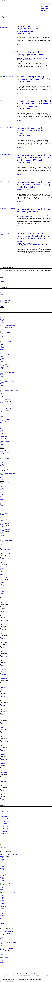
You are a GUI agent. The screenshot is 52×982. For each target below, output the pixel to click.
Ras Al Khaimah (9, 372)
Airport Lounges (46, 12)
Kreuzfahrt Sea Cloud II (11, 390)
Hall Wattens (8, 540)
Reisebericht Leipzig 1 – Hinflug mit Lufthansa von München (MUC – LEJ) (33, 77)
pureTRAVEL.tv (5, 823)
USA (2, 790)
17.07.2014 (19, 135)
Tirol (2, 558)
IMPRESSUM (40, 1)
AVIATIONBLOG (44, 975)
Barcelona (4, 759)
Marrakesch (4, 281)
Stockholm (4, 714)
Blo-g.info (4, 809)
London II (3, 745)
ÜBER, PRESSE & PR (34, 1)
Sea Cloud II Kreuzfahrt (11, 291)
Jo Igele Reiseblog (6, 821)
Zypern (7, 482)
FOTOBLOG (27, 975)
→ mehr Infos (30, 271)
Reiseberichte (45, 6)
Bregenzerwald (5, 554)
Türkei (3, 799)
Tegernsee (8, 341)
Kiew (2, 710)
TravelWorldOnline (6, 836)
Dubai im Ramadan (10, 409)
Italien (3, 750)
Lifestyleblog (37, 58)
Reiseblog (32, 35)
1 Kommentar (29, 135)
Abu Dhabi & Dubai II (10, 473)
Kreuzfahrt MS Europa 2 (11, 493)
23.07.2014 (19, 108)
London (3, 763)
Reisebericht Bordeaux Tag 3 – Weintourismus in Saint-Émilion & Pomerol (31, 130)
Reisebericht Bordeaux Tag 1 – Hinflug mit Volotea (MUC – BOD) (33, 210)
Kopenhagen (8, 419)
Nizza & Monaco (5, 625)
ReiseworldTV (5, 831)
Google (35, 973)
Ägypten (3, 669)
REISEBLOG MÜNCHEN (9, 975)
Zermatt (3, 634)
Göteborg (3, 728)
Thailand (3, 795)
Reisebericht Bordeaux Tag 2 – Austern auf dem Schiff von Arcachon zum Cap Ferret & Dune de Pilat (34, 184)
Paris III (3, 647)
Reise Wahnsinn (5, 828)
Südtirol (3, 562)
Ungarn (3, 607)
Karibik (3, 692)
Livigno (7, 578)
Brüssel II (3, 652)
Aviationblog (20, 35)
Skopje (3, 638)
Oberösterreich (9, 315)
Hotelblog (31, 58)
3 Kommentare (29, 108)
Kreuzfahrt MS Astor (10, 325)
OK (2, 981)
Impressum (2, 846)
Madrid (7, 567)
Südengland (8, 354)
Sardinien (4, 629)
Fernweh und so (5, 819)
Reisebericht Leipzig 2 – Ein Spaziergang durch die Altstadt (30, 53)
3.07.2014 (19, 213)
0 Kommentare (28, 189)
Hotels (43, 10)
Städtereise (29, 59)
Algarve (3, 719)
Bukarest (7, 300)
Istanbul (7, 364)
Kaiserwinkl (4, 620)
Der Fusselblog (5, 811)
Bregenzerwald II (9, 381)
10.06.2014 (19, 243)
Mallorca (3, 687)
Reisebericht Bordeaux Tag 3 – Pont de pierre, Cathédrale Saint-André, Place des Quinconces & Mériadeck (34, 157)
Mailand (3, 781)
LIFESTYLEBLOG (35, 975)
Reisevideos (44, 8)
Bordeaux (7, 523)
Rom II (3, 696)
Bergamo (7, 529)
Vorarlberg (4, 436)
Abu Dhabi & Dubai (10, 892)
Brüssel (3, 660)
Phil (23, 33)
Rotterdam (8, 513)
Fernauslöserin (5, 816)
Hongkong (4, 772)
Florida (3, 754)
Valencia (3, 701)
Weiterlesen (19, 44)
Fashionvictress (5, 814)
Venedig (3, 674)
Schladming (4, 469)
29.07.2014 (19, 81)
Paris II (3, 723)
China (3, 777)
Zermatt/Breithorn (9, 332)
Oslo (6, 589)
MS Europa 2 (4, 906)
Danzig (3, 737)
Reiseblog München (39, 35)
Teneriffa (3, 598)
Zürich (3, 616)
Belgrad (7, 427)
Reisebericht (27, 35)
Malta (2, 665)
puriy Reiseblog (5, 826)
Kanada (3, 786)
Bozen (3, 602)
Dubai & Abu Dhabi (6, 768)
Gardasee (4, 678)
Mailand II (4, 643)
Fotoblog (26, 58)
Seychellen (8, 450)
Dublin (3, 611)
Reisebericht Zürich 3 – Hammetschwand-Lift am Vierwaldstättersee (27, 29)
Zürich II (7, 504)
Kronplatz (7, 458)
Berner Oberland (5, 549)
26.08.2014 (19, 33)
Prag (2, 683)
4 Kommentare (29, 33)
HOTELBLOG (20, 975)
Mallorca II (4, 656)
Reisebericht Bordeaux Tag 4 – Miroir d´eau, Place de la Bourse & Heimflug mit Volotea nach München (34, 103)
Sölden (7, 441)
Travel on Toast (5, 833)
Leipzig (7, 517)
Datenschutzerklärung (5, 847)
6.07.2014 (19, 189)
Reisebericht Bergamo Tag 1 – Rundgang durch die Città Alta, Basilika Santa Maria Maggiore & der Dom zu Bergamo (34, 237)
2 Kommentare (29, 162)
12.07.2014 (19, 162)
